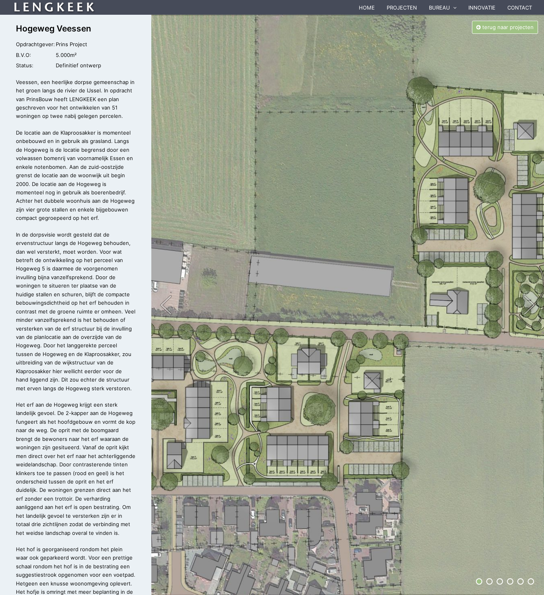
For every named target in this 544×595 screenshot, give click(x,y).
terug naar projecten (507, 27)
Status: (24, 65)
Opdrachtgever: (35, 44)
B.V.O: (23, 55)
